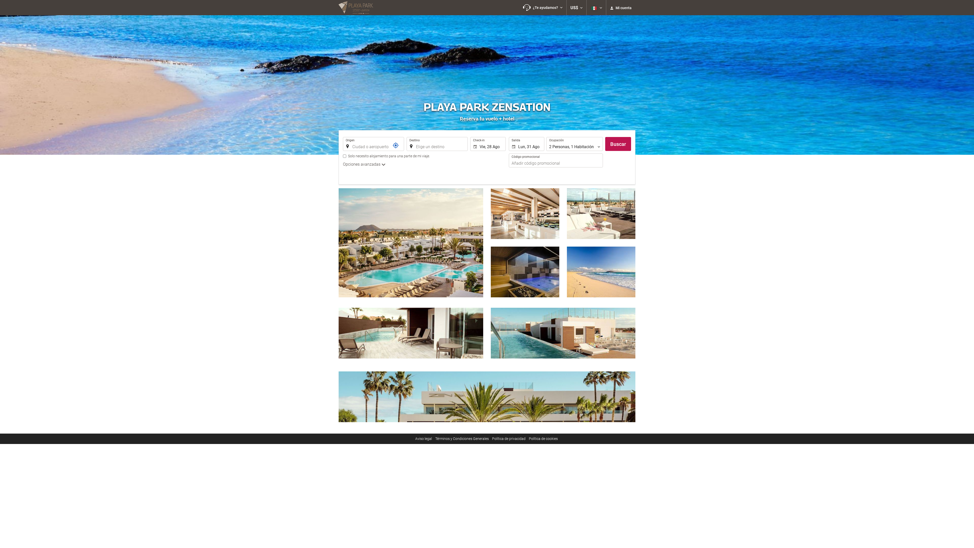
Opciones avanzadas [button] (362, 164)
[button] (542, 7)
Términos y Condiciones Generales (462, 439)
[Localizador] (395, 145)
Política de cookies (543, 439)
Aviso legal (423, 439)
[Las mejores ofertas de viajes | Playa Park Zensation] (356, 7)
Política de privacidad (509, 439)
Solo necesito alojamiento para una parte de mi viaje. (389, 156)
